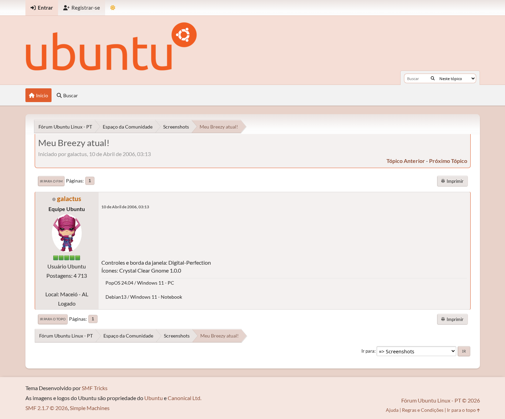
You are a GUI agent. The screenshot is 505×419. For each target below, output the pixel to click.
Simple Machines (90, 408)
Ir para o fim (51, 181)
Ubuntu (153, 398)
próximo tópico (448, 160)
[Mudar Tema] (113, 7)
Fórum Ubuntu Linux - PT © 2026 (440, 400)
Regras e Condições (423, 410)
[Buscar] (432, 78)
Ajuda (392, 410)
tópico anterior (405, 160)
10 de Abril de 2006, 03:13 (125, 207)
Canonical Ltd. (184, 398)
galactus (69, 198)
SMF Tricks (95, 388)
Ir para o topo (53, 319)
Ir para (367, 351)
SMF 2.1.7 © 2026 (46, 408)
